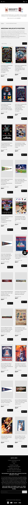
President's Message (14, 465)
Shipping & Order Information (14, 466)
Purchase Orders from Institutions (14, 469)
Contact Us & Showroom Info (14, 460)
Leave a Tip (14, 461)
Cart (26, 1)
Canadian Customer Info (14, 468)
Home (2, 23)
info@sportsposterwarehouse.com (8, 36)
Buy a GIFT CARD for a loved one (14, 471)
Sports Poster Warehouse (15, 499)
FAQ (14, 463)
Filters (24, 43)
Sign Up (24, 491)
